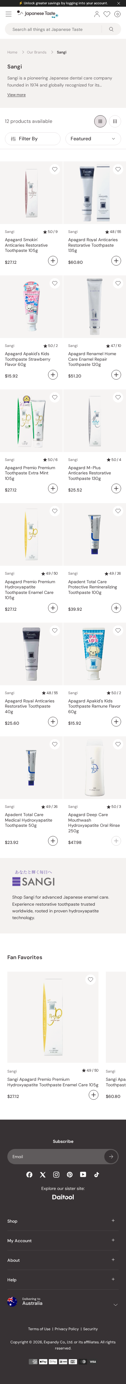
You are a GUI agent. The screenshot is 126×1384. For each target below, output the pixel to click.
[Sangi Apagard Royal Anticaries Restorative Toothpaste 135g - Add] (116, 261)
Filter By (28, 138)
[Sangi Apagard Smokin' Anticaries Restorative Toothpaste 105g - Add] (53, 261)
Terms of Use (39, 1329)
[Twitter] (43, 1175)
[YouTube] (83, 1174)
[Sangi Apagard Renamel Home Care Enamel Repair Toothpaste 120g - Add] (116, 375)
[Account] (97, 14)
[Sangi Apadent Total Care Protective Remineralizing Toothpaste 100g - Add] (116, 608)
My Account (19, 1240)
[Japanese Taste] (37, 14)
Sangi (9, 231)
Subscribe (111, 1156)
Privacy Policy (67, 1329)
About (13, 1260)
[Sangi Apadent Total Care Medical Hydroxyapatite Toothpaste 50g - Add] (53, 841)
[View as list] (115, 121)
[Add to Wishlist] (54, 169)
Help (12, 1280)
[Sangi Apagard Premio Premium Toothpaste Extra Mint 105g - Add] (53, 488)
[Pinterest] (70, 1175)
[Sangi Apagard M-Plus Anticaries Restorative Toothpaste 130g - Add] (116, 488)
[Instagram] (56, 1175)
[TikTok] (97, 1175)
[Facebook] (29, 1175)
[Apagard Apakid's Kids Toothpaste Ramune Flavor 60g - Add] (116, 722)
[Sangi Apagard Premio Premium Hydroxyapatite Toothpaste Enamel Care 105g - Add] (53, 608)
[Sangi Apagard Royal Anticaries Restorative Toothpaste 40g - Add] (53, 722)
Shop (12, 1221)
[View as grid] (100, 121)
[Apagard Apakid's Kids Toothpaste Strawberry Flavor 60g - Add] (53, 375)
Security (90, 1329)
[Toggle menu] (8, 14)
